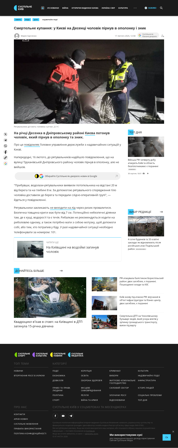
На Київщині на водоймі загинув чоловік (72, 249)
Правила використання (27, 428)
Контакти (19, 414)
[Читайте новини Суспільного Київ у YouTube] (63, 416)
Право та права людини (61, 389)
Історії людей (146, 387)
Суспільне (90, 431)
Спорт (56, 400)
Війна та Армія (89, 400)
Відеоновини (117, 400)
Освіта (85, 375)
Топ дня (142, 400)
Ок (166, 437)
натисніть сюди (91, 433)
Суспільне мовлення (26, 424)
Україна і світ (108, 8)
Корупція (86, 370)
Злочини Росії (117, 395)
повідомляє (32, 144)
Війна (65, 8)
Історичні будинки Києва (85, 8)
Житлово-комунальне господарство (122, 381)
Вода (27, 20)
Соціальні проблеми (150, 395)
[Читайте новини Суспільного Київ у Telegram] (71, 416)
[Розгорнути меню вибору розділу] (42, 8)
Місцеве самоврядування (91, 389)
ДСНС (36, 20)
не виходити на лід (62, 208)
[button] (5, 134)
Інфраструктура (147, 380)
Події (56, 370)
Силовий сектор (119, 387)
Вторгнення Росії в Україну (29, 375)
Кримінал (115, 370)
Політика (58, 395)
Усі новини (53, 8)
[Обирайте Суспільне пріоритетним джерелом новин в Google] (5, 163)
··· (135, 8)
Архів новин (21, 419)
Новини (18, 370)
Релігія (85, 395)
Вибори (113, 375)
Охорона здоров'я (91, 380)
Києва (90, 133)
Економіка (59, 375)
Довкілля (58, 380)
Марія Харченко (28, 36)
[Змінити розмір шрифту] (162, 36)
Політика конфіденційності (30, 433)
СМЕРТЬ (18, 20)
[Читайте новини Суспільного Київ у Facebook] (55, 416)
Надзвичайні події (49, 20)
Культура (123, 8)
